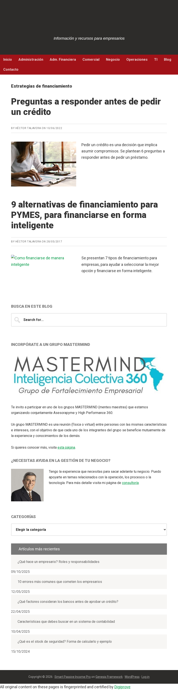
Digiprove (122, 687)
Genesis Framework (109, 677)
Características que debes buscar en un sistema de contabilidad (66, 622)
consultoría (130, 483)
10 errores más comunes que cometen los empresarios (60, 582)
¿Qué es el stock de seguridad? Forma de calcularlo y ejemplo (65, 641)
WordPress (132, 677)
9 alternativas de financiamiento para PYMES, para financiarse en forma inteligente (84, 215)
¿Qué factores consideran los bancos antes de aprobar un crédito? (68, 602)
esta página (66, 447)
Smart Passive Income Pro (72, 677)
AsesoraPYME (89, 21)
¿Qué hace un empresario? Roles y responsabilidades (58, 562)
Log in (146, 677)
